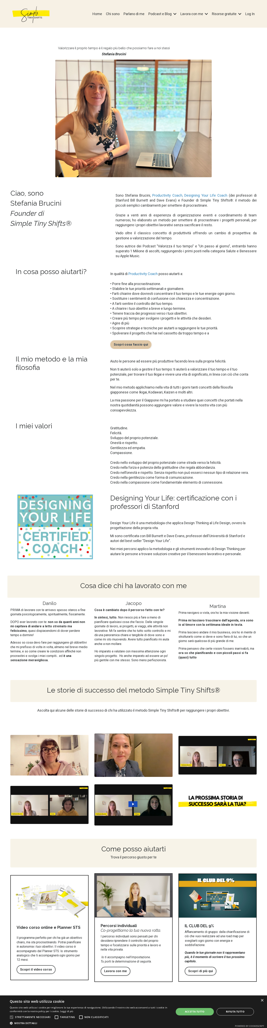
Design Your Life (122, 523)
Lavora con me (115, 971)
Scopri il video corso (36, 969)
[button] (11, 1017)
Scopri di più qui (200, 971)
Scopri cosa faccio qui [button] (131, 344)
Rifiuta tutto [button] (235, 1011)
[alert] (133, 1011)
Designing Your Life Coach (205, 195)
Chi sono (113, 14)
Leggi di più (66, 1011)
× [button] (262, 1000)
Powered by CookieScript (249, 1025)
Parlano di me (134, 14)
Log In (250, 14)
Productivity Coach (167, 195)
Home (97, 14)
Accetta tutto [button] (195, 1011)
